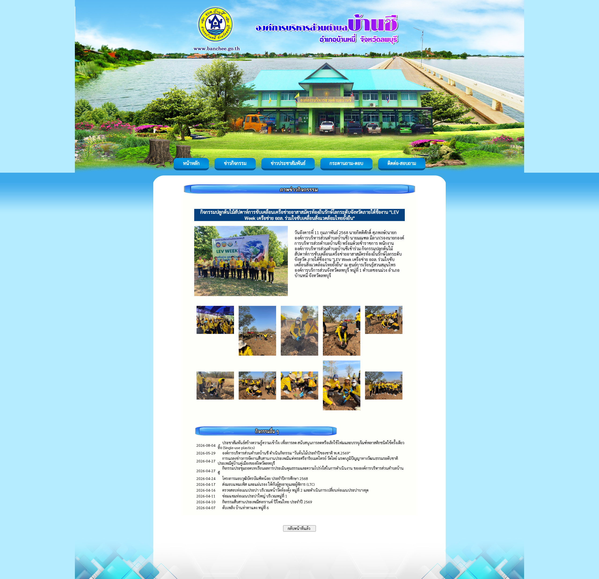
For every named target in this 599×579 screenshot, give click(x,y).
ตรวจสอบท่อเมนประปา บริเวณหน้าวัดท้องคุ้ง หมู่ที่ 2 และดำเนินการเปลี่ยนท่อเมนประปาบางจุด (295, 490)
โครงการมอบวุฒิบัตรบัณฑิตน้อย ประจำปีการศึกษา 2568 (265, 478)
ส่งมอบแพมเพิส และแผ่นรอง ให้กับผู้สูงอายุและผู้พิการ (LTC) (268, 484)
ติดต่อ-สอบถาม (401, 163)
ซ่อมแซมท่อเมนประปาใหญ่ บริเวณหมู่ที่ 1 (254, 495)
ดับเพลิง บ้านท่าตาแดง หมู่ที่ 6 (245, 507)
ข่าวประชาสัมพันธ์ (288, 163)
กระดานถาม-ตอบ (346, 163)
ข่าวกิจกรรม (235, 163)
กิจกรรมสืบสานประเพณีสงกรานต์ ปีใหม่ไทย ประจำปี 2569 (267, 501)
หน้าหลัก (191, 163)
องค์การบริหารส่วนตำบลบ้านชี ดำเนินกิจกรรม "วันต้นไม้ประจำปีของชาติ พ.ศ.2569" (286, 452)
